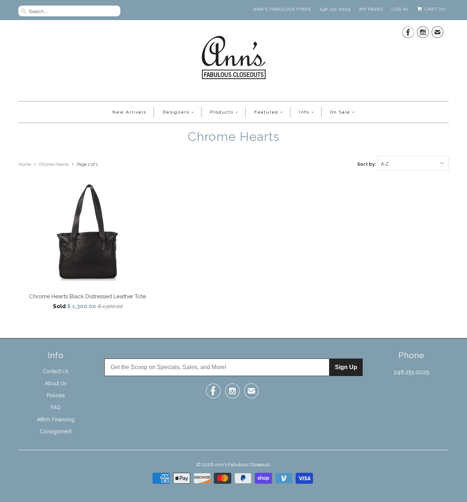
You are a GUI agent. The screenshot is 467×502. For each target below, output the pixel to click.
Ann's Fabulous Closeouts (242, 464)
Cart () (434, 9)
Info (304, 112)
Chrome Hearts (233, 136)
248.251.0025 (335, 9)
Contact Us (56, 371)
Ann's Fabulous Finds (282, 9)
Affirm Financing (55, 419)
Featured (266, 112)
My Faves (371, 9)
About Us (56, 383)
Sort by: (367, 164)
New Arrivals (129, 112)
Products (222, 112)
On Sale (340, 112)
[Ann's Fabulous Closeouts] (234, 60)
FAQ (56, 407)
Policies (56, 395)
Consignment (56, 431)
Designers (176, 112)
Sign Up (346, 367)
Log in (399, 9)
